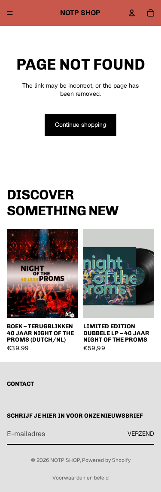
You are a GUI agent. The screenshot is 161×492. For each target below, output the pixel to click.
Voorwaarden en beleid (80, 477)
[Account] (131, 12)
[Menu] (10, 13)
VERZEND (141, 433)
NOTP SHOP (65, 460)
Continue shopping (80, 124)
